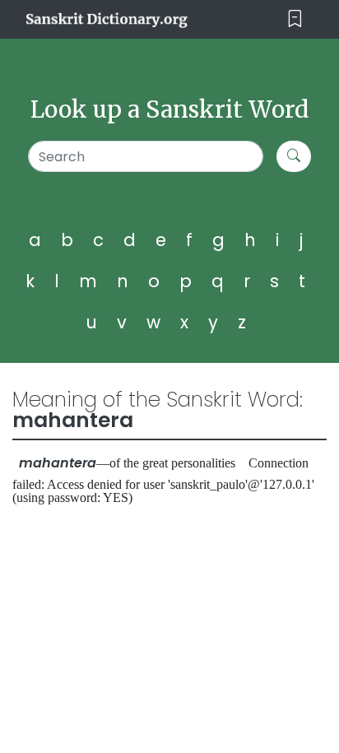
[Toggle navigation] (294, 19)
